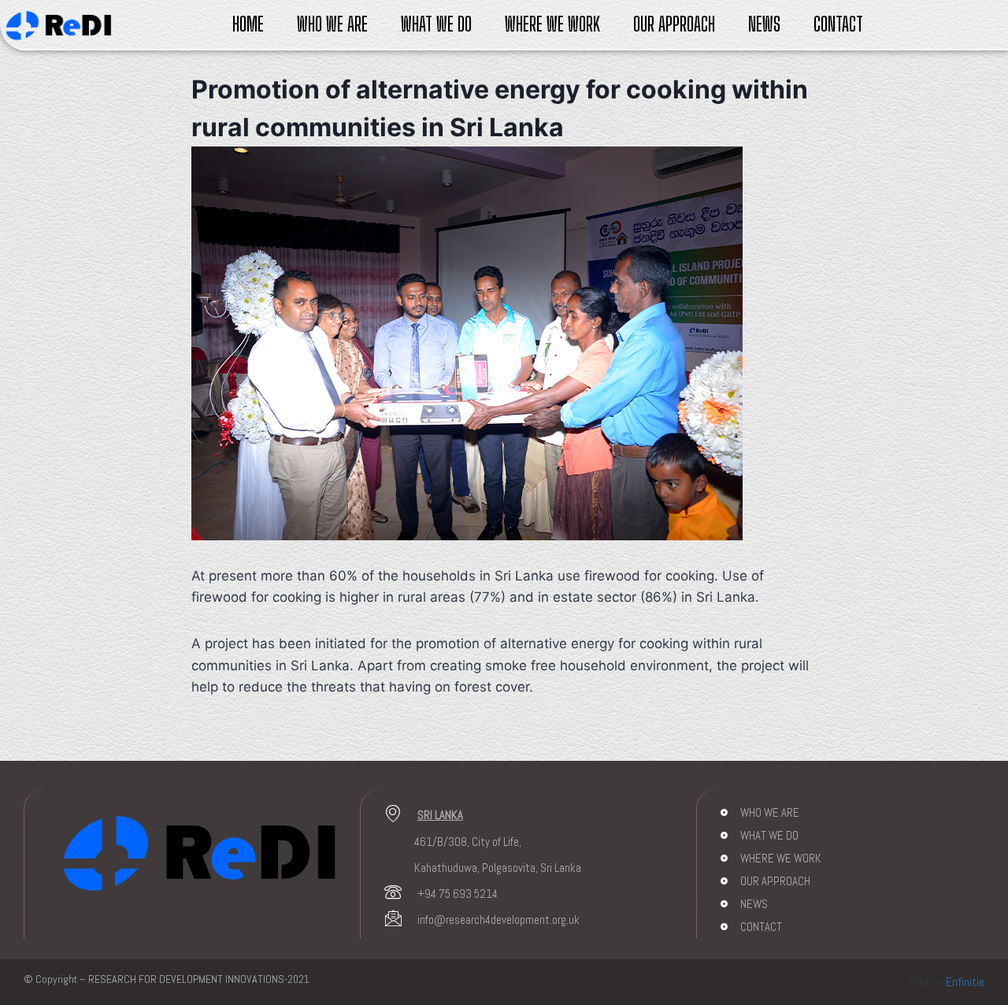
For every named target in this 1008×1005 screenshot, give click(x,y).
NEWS (764, 24)
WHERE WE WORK (552, 24)
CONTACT (838, 24)
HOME (248, 24)
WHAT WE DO (436, 24)
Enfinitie (965, 981)
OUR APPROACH (674, 24)
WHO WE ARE (332, 24)
